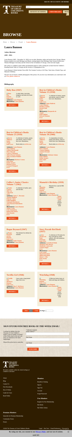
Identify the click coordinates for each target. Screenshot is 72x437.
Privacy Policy (41, 432)
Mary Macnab (11, 152)
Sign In (39, 385)
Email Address (30, 331)
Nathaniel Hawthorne (13, 202)
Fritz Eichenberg (12, 210)
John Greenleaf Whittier (14, 156)
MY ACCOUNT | (55, 2)
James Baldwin (50, 103)
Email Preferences (56, 428)
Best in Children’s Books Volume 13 (51, 91)
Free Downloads (7, 387)
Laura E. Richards (12, 153)
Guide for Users (7, 393)
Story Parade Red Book (50, 229)
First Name (29, 337)
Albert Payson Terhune (14, 155)
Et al (41, 109)
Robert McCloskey (12, 211)
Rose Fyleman (44, 148)
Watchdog (44, 275)
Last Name (29, 343)
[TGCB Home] (15, 13)
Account (39, 390)
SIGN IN (47, 2)
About (5, 378)
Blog (4, 381)
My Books (40, 405)
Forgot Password (42, 393)
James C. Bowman (18, 195)
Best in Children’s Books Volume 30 (51, 133)
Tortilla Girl (12, 275)
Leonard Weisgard (12, 166)
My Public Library (42, 407)
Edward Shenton (45, 116)
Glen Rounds (10, 213)
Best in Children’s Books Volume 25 (18, 133)
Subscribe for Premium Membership (13, 416)
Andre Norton (17, 240)
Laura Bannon (31, 42)
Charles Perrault (45, 152)
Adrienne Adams (53, 155)
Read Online (6, 396)
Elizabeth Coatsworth (46, 246)
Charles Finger (44, 247)
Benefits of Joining (38, 11)
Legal (40, 428)
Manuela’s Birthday (49, 182)
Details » (12, 105)
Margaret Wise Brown (46, 244)
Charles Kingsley (45, 150)
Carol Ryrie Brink (51, 243)
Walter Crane (11, 208)
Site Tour (46, 428)
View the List (55, 11)
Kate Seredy (43, 258)
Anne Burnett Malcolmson (14, 203)
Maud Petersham (45, 254)
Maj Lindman (11, 148)
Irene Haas (10, 161)
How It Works (7, 390)
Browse (12, 42)
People (21, 42)
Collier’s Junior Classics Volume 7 (17, 183)
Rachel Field (43, 108)
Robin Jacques (11, 163)
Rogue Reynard (14, 229)
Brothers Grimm (44, 106)
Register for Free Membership (45, 402)
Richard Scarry (11, 164)
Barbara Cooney (20, 159)
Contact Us (6, 384)
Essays (5, 422)
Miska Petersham (45, 255)
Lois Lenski (43, 252)
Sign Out (39, 388)
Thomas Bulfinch (12, 197)
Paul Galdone (44, 114)
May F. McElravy (18, 286)
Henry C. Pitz (44, 257)
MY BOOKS (65, 2)
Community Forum (8, 419)
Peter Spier (43, 159)
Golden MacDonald (12, 150)
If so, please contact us (13, 76)
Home (5, 42)
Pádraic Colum (11, 199)
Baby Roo (11, 90)
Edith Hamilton (11, 200)
